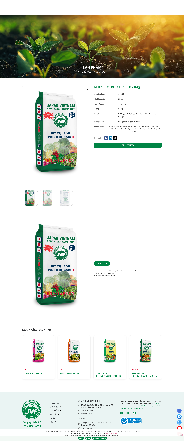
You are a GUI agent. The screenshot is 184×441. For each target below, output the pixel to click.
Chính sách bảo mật (111, 433)
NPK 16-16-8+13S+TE (143, 373)
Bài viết (53, 414)
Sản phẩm (92, 72)
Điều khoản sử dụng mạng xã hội (131, 408)
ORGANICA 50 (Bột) (106, 373)
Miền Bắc (102, 72)
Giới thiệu (54, 407)
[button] (87, 89)
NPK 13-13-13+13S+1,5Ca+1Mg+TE (73, 374)
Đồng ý (81, 438)
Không (88, 438)
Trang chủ (82, 72)
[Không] (181, 435)
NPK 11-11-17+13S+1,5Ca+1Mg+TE (37, 374)
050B (98, 369)
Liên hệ (53, 422)
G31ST (27, 369)
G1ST (134, 369)
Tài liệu (53, 418)
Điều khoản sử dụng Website (151, 406)
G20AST (64, 369)
